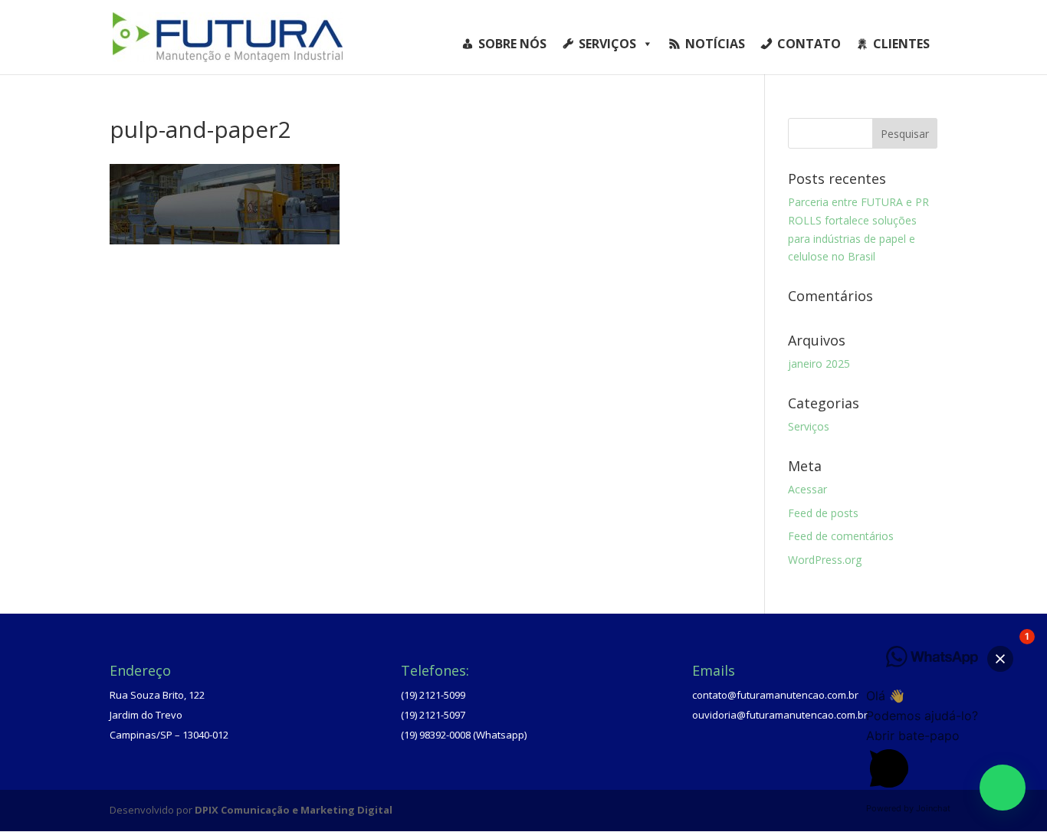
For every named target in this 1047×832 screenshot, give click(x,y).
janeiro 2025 (819, 363)
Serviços (607, 43)
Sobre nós (512, 43)
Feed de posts (823, 513)
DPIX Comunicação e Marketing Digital (293, 810)
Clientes (901, 43)
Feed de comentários (841, 536)
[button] (1003, 788)
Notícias (715, 43)
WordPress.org (825, 559)
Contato (809, 43)
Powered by (908, 808)
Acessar (807, 489)
